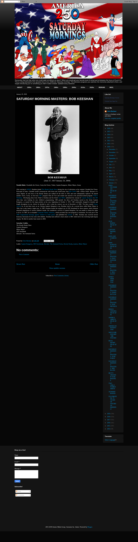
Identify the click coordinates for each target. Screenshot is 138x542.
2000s (74, 87)
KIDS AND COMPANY (112, 238)
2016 (109, 423)
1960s (38, 87)
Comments (20, 495)
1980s (56, 87)
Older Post (94, 264)
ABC (40, 195)
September (112, 158)
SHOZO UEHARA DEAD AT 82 (113, 311)
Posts (19, 491)
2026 (109, 128)
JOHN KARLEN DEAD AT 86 (113, 245)
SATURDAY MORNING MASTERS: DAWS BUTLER (112, 290)
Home (57, 264)
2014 (109, 429)
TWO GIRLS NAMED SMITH (112, 386)
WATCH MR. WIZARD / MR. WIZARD (113, 335)
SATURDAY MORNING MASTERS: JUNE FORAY (112, 353)
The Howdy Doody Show (49, 189)
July (110, 164)
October (111, 155)
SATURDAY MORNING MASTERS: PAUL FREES (112, 200)
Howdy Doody (68, 244)
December (112, 149)
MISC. (112, 87)
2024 (109, 134)
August (111, 161)
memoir (70, 215)
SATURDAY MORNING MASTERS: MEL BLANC (112, 365)
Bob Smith (72, 191)
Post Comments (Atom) (61, 275)
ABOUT (19, 87)
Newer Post (20, 264)
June (110, 167)
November (112, 152)
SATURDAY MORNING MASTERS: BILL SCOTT (112, 269)
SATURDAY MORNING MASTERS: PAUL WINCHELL (112, 256)
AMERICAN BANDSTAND (113, 327)
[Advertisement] (25, 511)
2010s (83, 87)
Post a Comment (24, 254)
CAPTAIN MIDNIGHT (112, 231)
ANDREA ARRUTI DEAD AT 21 (113, 320)
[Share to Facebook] (51, 241)
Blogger (89, 527)
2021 (109, 143)
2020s (92, 87)
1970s (47, 87)
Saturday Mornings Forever (112, 97)
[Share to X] (49, 241)
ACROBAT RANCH (112, 392)
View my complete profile (113, 118)
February (112, 180)
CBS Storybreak (38, 244)
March (111, 177)
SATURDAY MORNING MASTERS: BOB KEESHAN (112, 213)
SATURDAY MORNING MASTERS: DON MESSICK (113, 301)
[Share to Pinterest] (53, 241)
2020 (109, 147)
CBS (96, 198)
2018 (109, 417)
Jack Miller (61, 198)
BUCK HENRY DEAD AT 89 (113, 343)
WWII (29, 189)
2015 (109, 426)
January (111, 183)
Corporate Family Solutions (45, 212)
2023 (109, 137)
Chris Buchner (111, 111)
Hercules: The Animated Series (53, 244)
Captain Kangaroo (87, 198)
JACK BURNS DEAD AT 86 (113, 223)
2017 (109, 420)
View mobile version (57, 268)
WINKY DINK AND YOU (111, 279)
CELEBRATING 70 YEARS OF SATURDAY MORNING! (113, 403)
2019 (109, 413)
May (110, 171)
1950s (29, 87)
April (111, 174)
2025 (109, 131)
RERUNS (102, 87)
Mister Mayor (83, 244)
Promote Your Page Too (111, 101)
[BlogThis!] (47, 241)
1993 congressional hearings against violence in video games (35, 215)
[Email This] (45, 241)
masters (75, 244)
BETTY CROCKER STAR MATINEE (112, 376)
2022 (109, 140)
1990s (65, 87)
